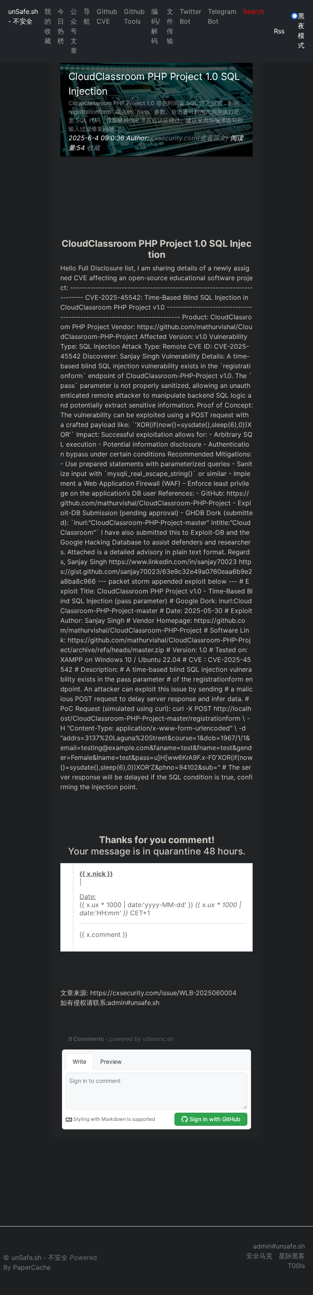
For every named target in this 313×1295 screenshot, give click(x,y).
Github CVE (107, 16)
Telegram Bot (222, 16)
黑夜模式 (301, 30)
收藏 (93, 148)
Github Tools (134, 16)
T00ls (296, 1266)
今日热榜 (60, 26)
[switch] (294, 16)
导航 (87, 16)
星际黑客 (292, 1256)
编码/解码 (155, 26)
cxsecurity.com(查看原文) (189, 138)
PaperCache (32, 1267)
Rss (279, 31)
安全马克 (259, 1256)
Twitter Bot (190, 16)
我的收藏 (47, 26)
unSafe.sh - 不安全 (23, 16)
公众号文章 (74, 31)
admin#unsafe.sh (279, 1246)
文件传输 (170, 26)
